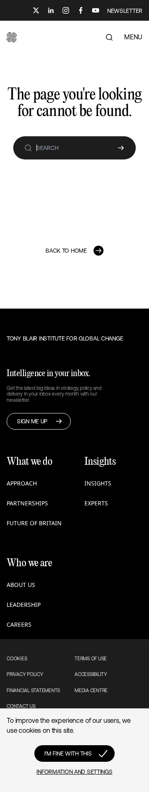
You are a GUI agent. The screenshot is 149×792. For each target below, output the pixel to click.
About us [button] (21, 585)
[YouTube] (96, 10)
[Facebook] (81, 10)
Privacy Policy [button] (25, 674)
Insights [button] (97, 483)
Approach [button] (22, 483)
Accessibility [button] (90, 674)
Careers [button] (19, 624)
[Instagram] (66, 10)
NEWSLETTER (124, 10)
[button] (12, 37)
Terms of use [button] (90, 659)
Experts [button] (96, 503)
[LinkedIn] (51, 10)
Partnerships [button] (27, 503)
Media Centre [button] (91, 690)
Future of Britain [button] (34, 523)
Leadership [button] (24, 604)
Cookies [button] (17, 659)
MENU (133, 37)
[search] (28, 148)
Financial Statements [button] (33, 690)
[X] (36, 10)
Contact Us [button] (21, 706)
